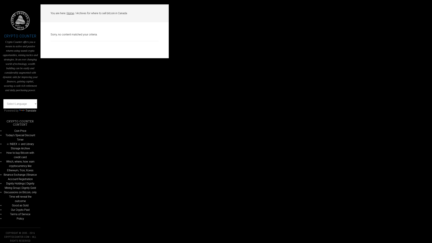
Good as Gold (20, 205)
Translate (30, 110)
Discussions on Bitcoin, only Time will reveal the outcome (20, 197)
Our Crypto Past (20, 209)
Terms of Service (20, 214)
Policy (20, 218)
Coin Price (20, 130)
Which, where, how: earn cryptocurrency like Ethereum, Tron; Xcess (20, 166)
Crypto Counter (20, 36)
